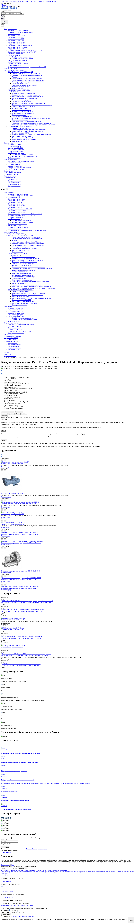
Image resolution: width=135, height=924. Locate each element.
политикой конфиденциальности (23, 916)
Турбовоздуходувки (14, 158)
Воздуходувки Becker (14, 146)
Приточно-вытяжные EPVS (20, 133)
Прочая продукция (10, 177)
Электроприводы (17, 88)
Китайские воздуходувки (16, 153)
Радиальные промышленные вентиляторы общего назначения (31, 123)
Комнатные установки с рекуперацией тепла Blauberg (29, 129)
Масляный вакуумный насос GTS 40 (12, 524)
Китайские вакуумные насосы (21, 57)
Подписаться (22, 868)
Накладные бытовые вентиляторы (22, 111)
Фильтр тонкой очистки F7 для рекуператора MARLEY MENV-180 (22, 611)
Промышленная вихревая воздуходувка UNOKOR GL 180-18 (20, 579)
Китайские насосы (14, 55)
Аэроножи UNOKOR (11, 174)
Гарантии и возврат (32, 1)
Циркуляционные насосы (16, 169)
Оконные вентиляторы (19, 115)
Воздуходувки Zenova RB (16, 149)
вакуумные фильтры (14, 184)
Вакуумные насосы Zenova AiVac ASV (20, 45)
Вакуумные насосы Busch (16, 37)
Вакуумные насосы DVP (16, 39)
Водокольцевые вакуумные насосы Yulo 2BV (22, 52)
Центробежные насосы (15, 166)
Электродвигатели (10, 176)
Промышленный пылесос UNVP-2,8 (12, 620)
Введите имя (5, 910)
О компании (4, 1)
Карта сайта (57, 870)
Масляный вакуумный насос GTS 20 (12, 514)
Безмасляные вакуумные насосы (18, 30)
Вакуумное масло (13, 182)
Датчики (14, 77)
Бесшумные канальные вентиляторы (23, 93)
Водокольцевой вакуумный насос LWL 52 (14, 493)
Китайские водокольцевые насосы (22, 58)
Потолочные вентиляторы (20, 120)
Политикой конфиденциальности (36, 849)
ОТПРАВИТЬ (5, 847)
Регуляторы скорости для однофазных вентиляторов (28, 80)
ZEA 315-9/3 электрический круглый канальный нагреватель (20, 665)
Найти (21, 13)
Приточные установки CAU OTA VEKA (24, 139)
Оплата (18, 413)
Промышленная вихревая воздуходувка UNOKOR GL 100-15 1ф (21, 543)
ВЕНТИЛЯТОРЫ (13, 91)
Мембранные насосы (14, 62)
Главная (6, 352)
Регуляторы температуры (20, 83)
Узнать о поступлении (7, 412)
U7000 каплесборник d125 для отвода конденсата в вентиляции (21, 638)
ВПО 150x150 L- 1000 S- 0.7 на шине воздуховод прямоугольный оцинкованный (26, 602)
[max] (3, 5)
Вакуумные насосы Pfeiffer (16, 42)
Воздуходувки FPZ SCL (15, 148)
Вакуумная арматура (14, 181)
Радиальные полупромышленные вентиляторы (26, 121)
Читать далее (5, 865)
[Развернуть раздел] (21, 219)
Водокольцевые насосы (15, 53)
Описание (4, 413)
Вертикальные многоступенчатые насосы (21, 161)
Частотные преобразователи (20, 87)
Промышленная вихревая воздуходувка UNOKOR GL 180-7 (19, 588)
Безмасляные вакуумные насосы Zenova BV (22, 32)
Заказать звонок (5, 914)
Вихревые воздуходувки (15, 144)
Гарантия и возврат (35, 870)
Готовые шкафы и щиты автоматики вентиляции (27, 75)
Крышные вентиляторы (19, 108)
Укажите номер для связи (9, 912)
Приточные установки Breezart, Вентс (24, 138)
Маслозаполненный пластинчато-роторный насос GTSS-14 (19, 503)
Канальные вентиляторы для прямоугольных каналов (28, 103)
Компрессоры (8, 171)
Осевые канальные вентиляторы (22, 116)
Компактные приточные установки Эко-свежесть (27, 131)
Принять (131, 920)
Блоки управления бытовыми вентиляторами (26, 73)
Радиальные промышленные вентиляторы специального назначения (33, 125)
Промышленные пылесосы (12, 172)
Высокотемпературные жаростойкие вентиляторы (27, 96)
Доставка (11, 413)
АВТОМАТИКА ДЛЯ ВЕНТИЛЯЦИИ (20, 72)
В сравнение (18, 412)
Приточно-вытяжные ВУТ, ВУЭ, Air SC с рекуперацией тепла (31, 134)
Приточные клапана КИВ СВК (21, 136)
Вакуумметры (12, 179)
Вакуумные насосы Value (16, 44)
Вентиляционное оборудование (14, 70)
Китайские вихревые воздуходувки (23, 154)
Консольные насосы (14, 163)
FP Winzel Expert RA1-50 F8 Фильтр (12, 629)
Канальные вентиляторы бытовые (22, 101)
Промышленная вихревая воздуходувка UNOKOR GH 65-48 (20, 534)
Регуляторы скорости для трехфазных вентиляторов (28, 82)
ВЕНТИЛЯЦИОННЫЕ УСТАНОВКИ (20, 126)
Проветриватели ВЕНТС (19, 141)
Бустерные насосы (14, 34)
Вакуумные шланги (14, 186)
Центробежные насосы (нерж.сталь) (19, 167)
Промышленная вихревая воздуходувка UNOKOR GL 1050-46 (20, 571)
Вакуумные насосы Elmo (16, 40)
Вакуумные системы (10, 68)
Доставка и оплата (20, 1)
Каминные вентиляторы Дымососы (23, 100)
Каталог (11, 1)
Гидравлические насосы (11, 159)
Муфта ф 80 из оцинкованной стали (12, 647)
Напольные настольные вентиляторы (23, 113)
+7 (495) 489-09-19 (6, 852)
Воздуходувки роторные (15, 151)
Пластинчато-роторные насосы (18, 63)
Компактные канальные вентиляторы (23, 106)
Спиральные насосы (14, 65)
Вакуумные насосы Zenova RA (17, 47)
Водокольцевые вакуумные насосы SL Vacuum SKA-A (25, 50)
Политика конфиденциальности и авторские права (17, 905)
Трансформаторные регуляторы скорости (24, 85)
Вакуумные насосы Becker (16, 35)
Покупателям (5, 870)
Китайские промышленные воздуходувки (25, 156)
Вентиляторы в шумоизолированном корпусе (26, 95)
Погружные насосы (14, 164)
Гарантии (24, 413)
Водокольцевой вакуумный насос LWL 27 (14, 463)
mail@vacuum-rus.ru (7, 891)
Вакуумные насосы (10, 29)
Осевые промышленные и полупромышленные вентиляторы (31, 118)
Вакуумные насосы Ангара (16, 48)
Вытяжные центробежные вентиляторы (24, 98)
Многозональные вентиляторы (21, 110)
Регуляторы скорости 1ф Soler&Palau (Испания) (27, 78)
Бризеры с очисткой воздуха (20, 128)
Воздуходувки (8, 143)
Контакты (53, 1)
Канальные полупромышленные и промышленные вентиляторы (32, 105)
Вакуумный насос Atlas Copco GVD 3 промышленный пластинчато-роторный (25, 655)
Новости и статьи (44, 1)
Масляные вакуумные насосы (17, 60)
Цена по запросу (6, 467)
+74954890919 (6, 6)
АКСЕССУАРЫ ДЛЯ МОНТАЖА (19, 90)
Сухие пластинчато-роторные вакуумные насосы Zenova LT (27, 67)
